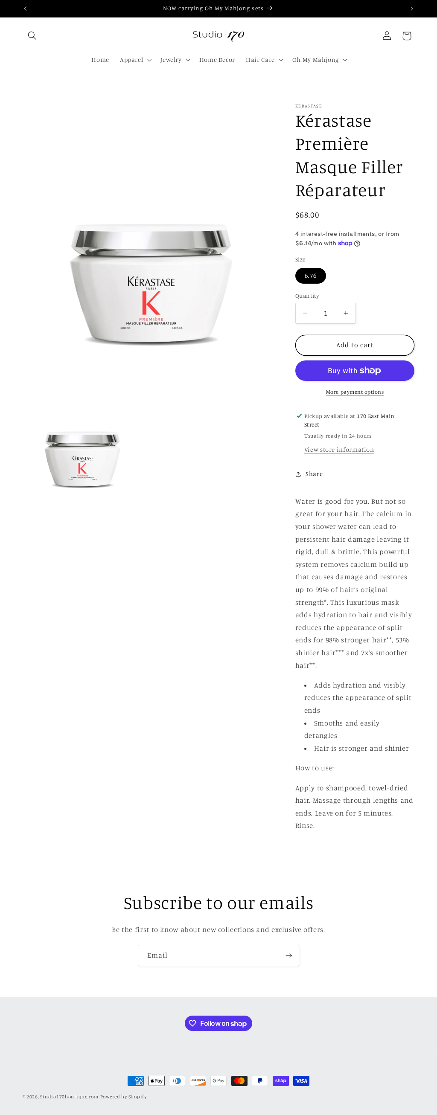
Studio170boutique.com (69, 1097)
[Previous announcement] (25, 8)
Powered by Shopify (123, 1097)
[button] (32, 36)
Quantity (307, 295)
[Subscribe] (289, 955)
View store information (339, 449)
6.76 (311, 275)
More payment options (355, 392)
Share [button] (314, 473)
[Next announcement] (411, 8)
